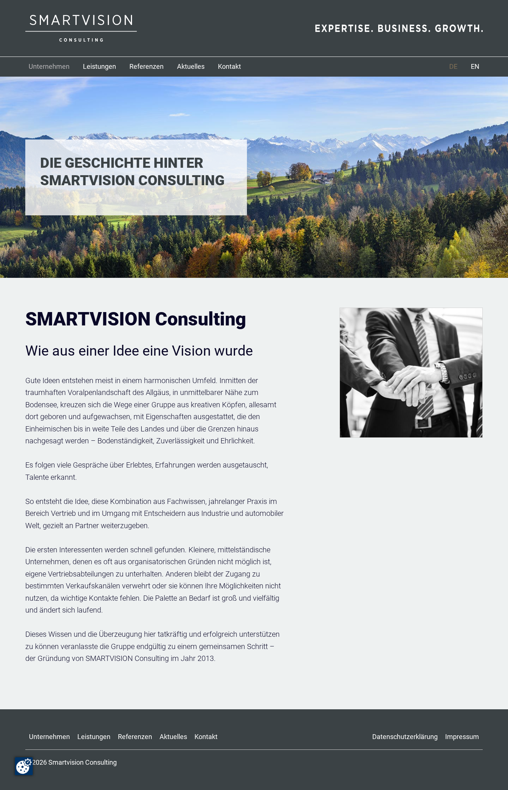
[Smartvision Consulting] (139, 28)
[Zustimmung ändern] (24, 766)
